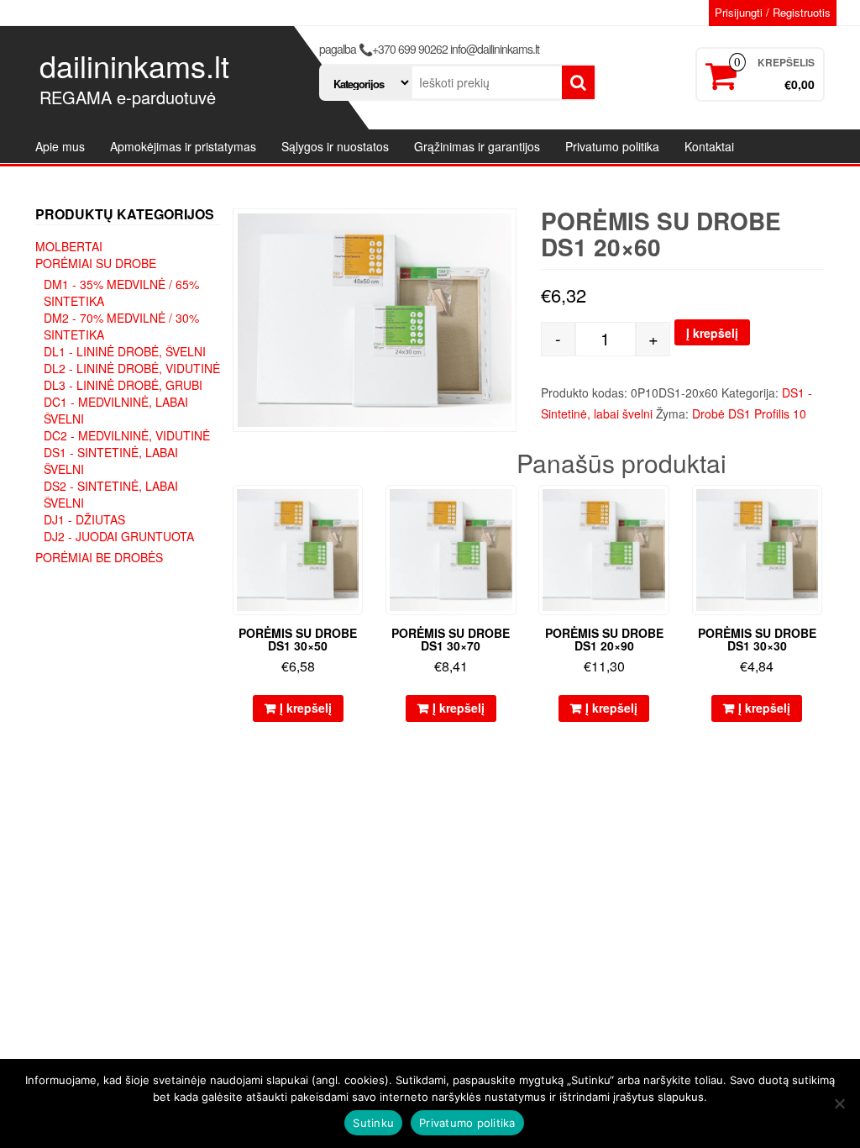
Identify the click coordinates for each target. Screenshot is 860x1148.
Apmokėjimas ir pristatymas (183, 146)
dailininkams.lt (134, 65)
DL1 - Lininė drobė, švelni (125, 351)
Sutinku (373, 1123)
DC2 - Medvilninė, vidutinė (127, 435)
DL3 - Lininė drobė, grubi (123, 385)
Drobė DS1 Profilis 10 (749, 413)
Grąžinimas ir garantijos (477, 146)
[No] (839, 1103)
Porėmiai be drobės (99, 557)
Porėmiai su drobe (95, 263)
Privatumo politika (612, 146)
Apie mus (60, 146)
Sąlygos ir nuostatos (335, 146)
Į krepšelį (712, 332)
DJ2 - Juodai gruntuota (119, 536)
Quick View (355, 510)
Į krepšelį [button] (306, 707)
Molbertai (68, 246)
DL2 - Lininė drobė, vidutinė (132, 368)
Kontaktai (709, 146)
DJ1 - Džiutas (84, 519)
